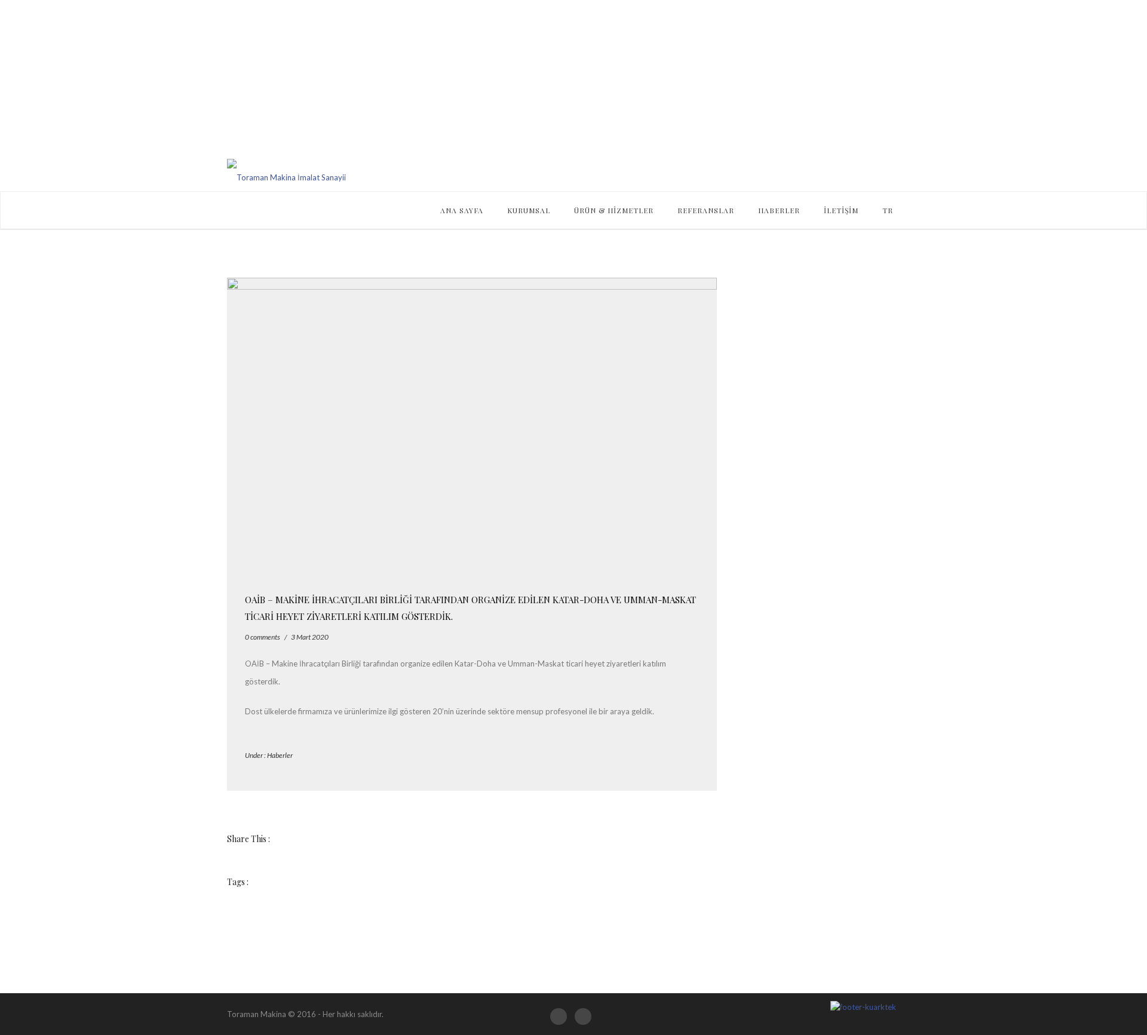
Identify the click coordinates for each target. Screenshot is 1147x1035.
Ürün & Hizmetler (614, 210)
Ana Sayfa (461, 210)
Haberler (779, 210)
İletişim (841, 210)
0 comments (262, 636)
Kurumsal (528, 210)
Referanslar (705, 210)
